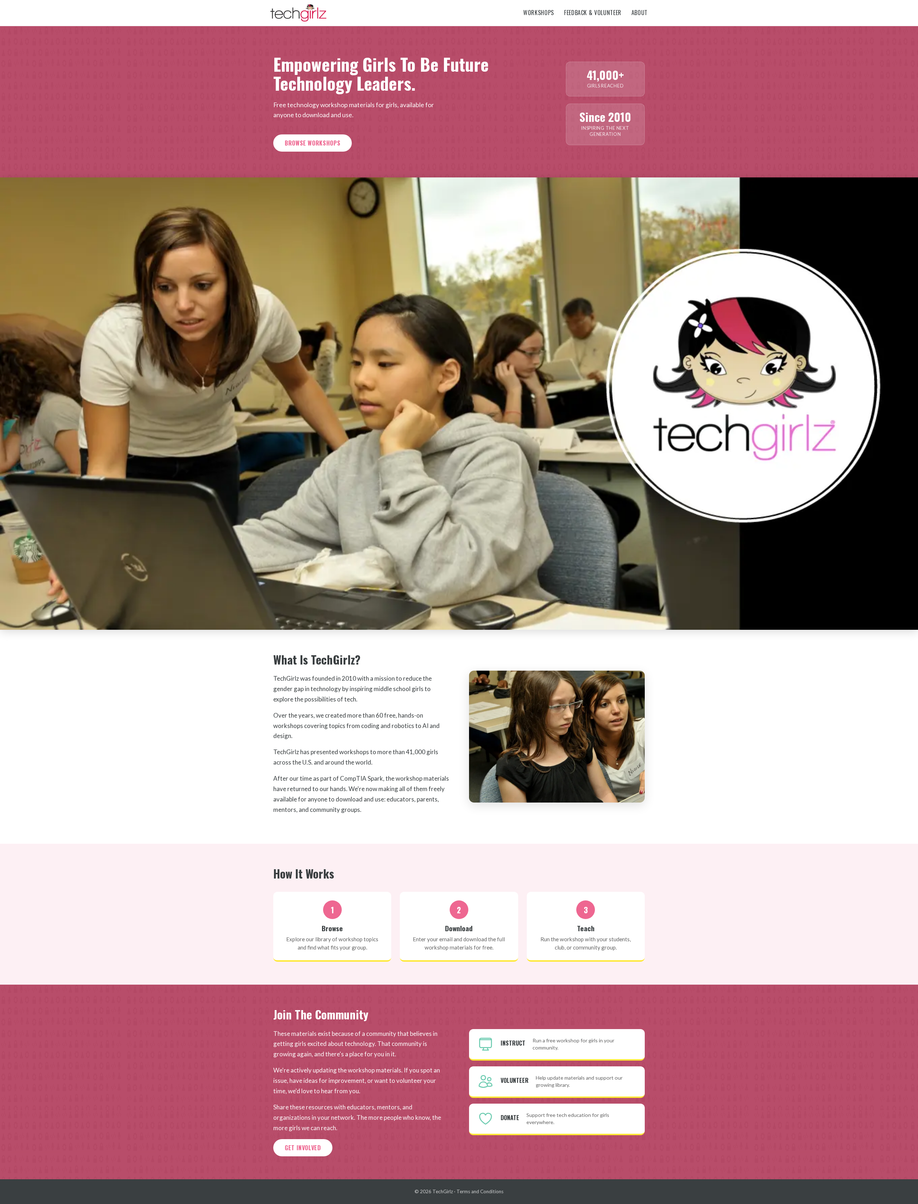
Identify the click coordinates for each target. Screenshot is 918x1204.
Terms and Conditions (479, 1191)
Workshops (538, 12)
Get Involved (303, 1147)
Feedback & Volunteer (592, 12)
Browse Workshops (312, 143)
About (639, 12)
